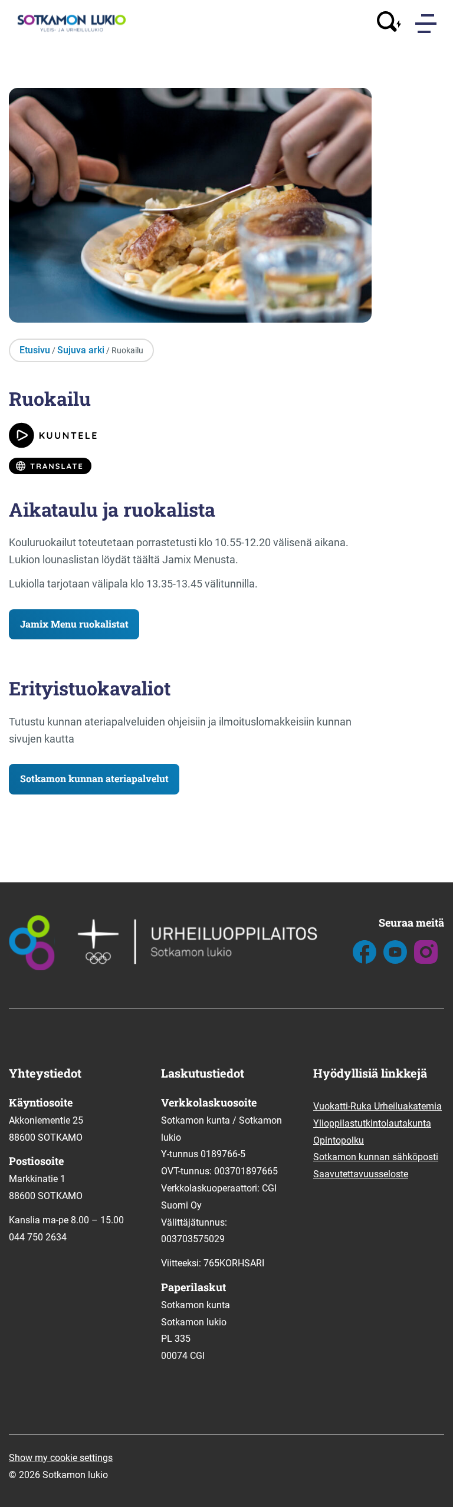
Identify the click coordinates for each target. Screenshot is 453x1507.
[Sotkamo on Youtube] (395, 960)
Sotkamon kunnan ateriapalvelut (94, 778)
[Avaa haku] (389, 23)
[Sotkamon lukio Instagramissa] (426, 960)
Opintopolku (338, 1140)
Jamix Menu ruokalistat (74, 624)
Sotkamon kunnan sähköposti (375, 1157)
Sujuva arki (80, 350)
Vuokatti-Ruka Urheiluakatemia (377, 1106)
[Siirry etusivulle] (70, 30)
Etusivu (34, 350)
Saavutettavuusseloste (360, 1174)
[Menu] (427, 23)
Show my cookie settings (61, 1457)
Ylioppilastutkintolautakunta (372, 1123)
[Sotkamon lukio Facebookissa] (364, 960)
